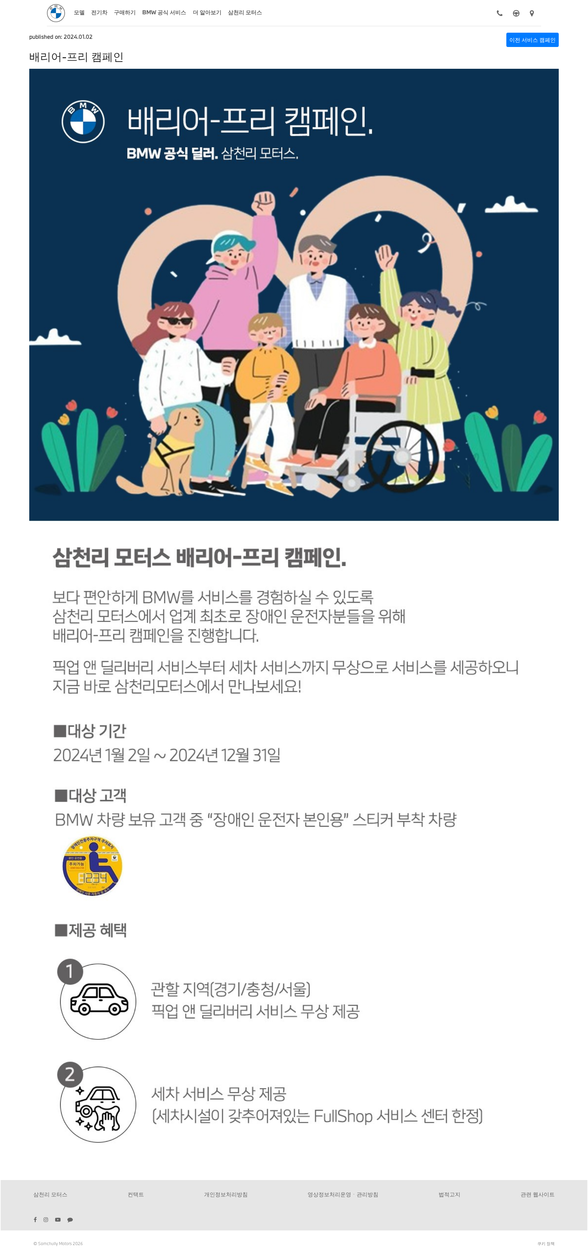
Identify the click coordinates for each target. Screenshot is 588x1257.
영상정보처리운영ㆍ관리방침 (343, 1194)
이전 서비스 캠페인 (532, 39)
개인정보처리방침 (226, 1194)
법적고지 (449, 1194)
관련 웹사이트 (538, 1194)
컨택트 (136, 1194)
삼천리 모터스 (50, 1194)
